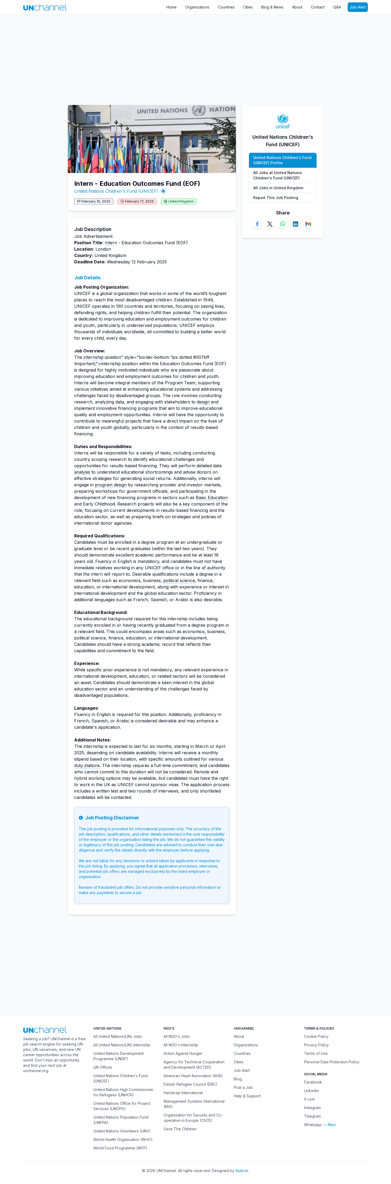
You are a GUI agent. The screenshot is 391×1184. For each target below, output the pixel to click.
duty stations (87, 765)
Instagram (312, 1107)
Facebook (313, 1082)
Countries (226, 7)
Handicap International (183, 1092)
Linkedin (311, 1090)
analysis (82, 472)
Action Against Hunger (183, 1053)
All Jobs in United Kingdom (278, 188)
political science (179, 580)
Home (171, 7)
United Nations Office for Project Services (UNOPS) (121, 1106)
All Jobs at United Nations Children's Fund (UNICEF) (277, 175)
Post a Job (243, 1087)
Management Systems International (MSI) (194, 1104)
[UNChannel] (45, 7)
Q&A (337, 7)
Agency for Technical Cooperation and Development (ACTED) (194, 1064)
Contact (318, 7)
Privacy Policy (316, 1045)
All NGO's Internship (181, 1045)
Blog (238, 1079)
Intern (111, 242)
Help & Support (247, 1096)
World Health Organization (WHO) (123, 1139)
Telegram (312, 1116)
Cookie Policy (316, 1036)
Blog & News (272, 7)
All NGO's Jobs (177, 1036)
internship (93, 357)
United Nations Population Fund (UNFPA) (120, 1120)
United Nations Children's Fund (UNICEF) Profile (282, 160)
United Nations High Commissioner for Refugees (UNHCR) (123, 1092)
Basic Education (212, 497)
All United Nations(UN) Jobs (117, 1036)
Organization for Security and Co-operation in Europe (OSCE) (193, 1118)
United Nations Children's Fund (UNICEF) (116, 191)
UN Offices (102, 1067)
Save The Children (180, 1129)
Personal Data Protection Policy (331, 1062)
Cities (248, 7)
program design (111, 484)
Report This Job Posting (275, 197)
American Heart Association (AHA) (193, 1075)
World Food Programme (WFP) (120, 1148)
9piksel (241, 1170)
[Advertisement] (159, 57)
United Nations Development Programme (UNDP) (118, 1056)
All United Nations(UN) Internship (121, 1045)
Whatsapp (313, 1124)
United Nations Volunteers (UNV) (122, 1131)
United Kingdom (181, 201)
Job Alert (358, 7)
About (297, 7)
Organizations (197, 7)
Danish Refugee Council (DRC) (191, 1084)
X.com (309, 1099)
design (203, 402)
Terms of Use (316, 1053)
